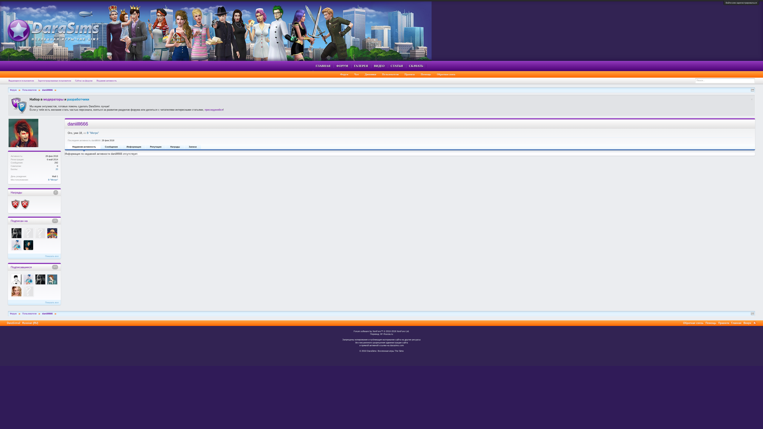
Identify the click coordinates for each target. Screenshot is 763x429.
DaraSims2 (13, 323)
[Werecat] (28, 233)
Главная (323, 66)
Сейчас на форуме (84, 80)
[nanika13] (16, 291)
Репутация (155, 147)
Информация (134, 147)
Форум (342, 66)
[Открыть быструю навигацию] (752, 90)
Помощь (426, 74)
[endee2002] (52, 233)
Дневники (370, 74)
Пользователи (390, 74)
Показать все (52, 256)
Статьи (397, 66)
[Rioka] (28, 245)
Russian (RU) (30, 323)
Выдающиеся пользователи (21, 80)
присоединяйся (214, 109)
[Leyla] (52, 279)
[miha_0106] (40, 233)
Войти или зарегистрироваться (741, 3)
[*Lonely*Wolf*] (16, 233)
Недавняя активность (84, 147)
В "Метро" (53, 180)
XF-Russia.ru (386, 334)
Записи (193, 147)
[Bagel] (16, 245)
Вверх (747, 323)
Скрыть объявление (751, 99)
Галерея (361, 66)
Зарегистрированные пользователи (54, 80)
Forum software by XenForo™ (381, 331)
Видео (379, 66)
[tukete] (16, 279)
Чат (356, 74)
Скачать (416, 66)
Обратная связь (446, 74)
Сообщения (111, 147)
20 (57, 169)
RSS (754, 323)
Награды (175, 147)
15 (55, 220)
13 (55, 267)
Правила (410, 74)
